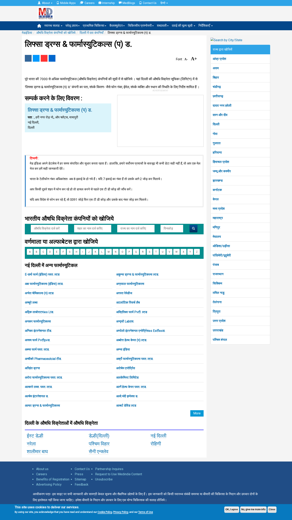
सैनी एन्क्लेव (98, 451)
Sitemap (80, 479)
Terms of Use (145, 512)
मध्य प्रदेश (219, 208)
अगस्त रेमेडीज (124, 293)
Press (79, 474)
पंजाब (216, 265)
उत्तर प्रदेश (219, 321)
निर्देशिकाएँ (204, 25)
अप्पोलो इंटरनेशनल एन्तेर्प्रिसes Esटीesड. (140, 331)
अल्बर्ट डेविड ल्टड (126, 405)
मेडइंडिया (27, 33)
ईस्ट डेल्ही (35, 436)
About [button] (46, 3)
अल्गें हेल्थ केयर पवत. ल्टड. (131, 387)
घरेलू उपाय (72, 25)
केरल (216, 199)
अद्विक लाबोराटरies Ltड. (39, 312)
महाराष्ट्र (218, 218)
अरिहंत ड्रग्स (32, 368)
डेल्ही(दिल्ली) (99, 436)
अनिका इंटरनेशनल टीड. (38, 331)
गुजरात (216, 143)
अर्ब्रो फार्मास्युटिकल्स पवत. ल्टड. (134, 359)
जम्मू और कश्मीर (222, 171)
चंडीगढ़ (217, 87)
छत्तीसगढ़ (218, 96)
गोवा (215, 134)
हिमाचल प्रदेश (221, 162)
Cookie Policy (105, 512)
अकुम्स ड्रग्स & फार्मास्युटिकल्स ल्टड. (137, 274)
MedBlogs (129, 3)
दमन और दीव (220, 115)
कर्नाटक (217, 190)
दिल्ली (216, 124)
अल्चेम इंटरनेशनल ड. (36, 396)
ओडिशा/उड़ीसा (221, 246)
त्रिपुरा (216, 311)
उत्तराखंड (218, 330)
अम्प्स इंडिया (123, 349)
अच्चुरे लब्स (31, 302)
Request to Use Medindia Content (118, 474)
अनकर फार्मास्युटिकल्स (38, 321)
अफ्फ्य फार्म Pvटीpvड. (37, 340)
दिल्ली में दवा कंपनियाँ (91, 33)
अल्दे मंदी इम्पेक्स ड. (127, 396)
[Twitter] (36, 58)
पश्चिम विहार (99, 444)
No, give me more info (253, 509)
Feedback (81, 484)
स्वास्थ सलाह (52, 25)
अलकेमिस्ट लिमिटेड (127, 377)
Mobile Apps (68, 3)
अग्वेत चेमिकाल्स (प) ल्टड (39, 293)
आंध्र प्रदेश (219, 59)
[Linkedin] (52, 58)
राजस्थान (218, 274)
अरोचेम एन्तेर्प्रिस (125, 368)
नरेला (31, 444)
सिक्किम (217, 283)
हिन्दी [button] (163, 3)
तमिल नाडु (218, 293)
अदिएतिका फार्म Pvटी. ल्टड (131, 312)
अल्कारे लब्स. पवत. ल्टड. (38, 387)
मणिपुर (216, 227)
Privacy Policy (120, 512)
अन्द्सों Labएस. (125, 321)
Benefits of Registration (52, 479)
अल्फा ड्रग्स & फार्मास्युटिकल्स (42, 405)
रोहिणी (156, 444)
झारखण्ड (218, 180)
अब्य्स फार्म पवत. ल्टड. (37, 349)
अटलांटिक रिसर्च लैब (128, 302)
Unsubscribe (104, 479)
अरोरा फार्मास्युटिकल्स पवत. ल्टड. (44, 377)
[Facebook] (28, 58)
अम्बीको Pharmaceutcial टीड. (43, 359)
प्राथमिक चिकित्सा (93, 25)
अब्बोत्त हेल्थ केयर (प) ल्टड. (131, 340)
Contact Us (150, 3)
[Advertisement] (160, 120)
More (197, 413)
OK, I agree (231, 509)
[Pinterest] (44, 58)
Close (272, 509)
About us (42, 469)
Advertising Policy (49, 484)
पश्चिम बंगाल (220, 340)
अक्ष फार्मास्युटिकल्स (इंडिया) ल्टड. (44, 284)
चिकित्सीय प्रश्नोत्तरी (140, 25)
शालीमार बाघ (37, 451)
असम (216, 68)
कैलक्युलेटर (116, 25)
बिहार (216, 77)
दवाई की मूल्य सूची (182, 25)
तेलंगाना (217, 302)
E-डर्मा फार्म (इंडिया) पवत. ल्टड (42, 274)
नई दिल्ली (158, 436)
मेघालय (217, 237)
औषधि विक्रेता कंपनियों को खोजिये (55, 33)
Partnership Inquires (109, 469)
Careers (90, 3)
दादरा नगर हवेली (222, 105)
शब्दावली (162, 25)
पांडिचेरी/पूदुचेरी (222, 255)
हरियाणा (217, 152)
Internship (108, 3)
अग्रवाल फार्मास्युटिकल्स (130, 284)
